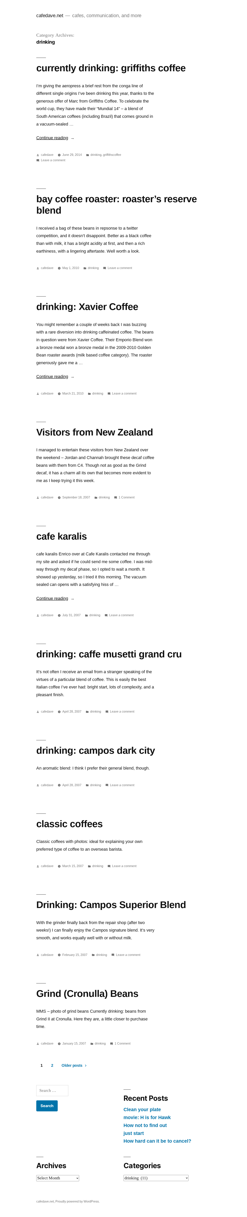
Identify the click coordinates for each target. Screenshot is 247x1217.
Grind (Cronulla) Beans (87, 993)
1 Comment (126, 497)
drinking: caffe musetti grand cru (109, 654)
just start (134, 1133)
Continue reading (55, 137)
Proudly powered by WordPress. (77, 1201)
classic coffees (69, 823)
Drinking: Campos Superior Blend (111, 904)
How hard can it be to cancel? (157, 1141)
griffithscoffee (112, 154)
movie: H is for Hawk (147, 1117)
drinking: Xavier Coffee (87, 306)
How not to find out (145, 1125)
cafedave (47, 154)
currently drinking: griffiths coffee (111, 68)
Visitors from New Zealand (94, 432)
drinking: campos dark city (95, 750)
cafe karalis (61, 536)
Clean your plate (142, 1109)
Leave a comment (53, 160)
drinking (96, 154)
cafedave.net (49, 15)
